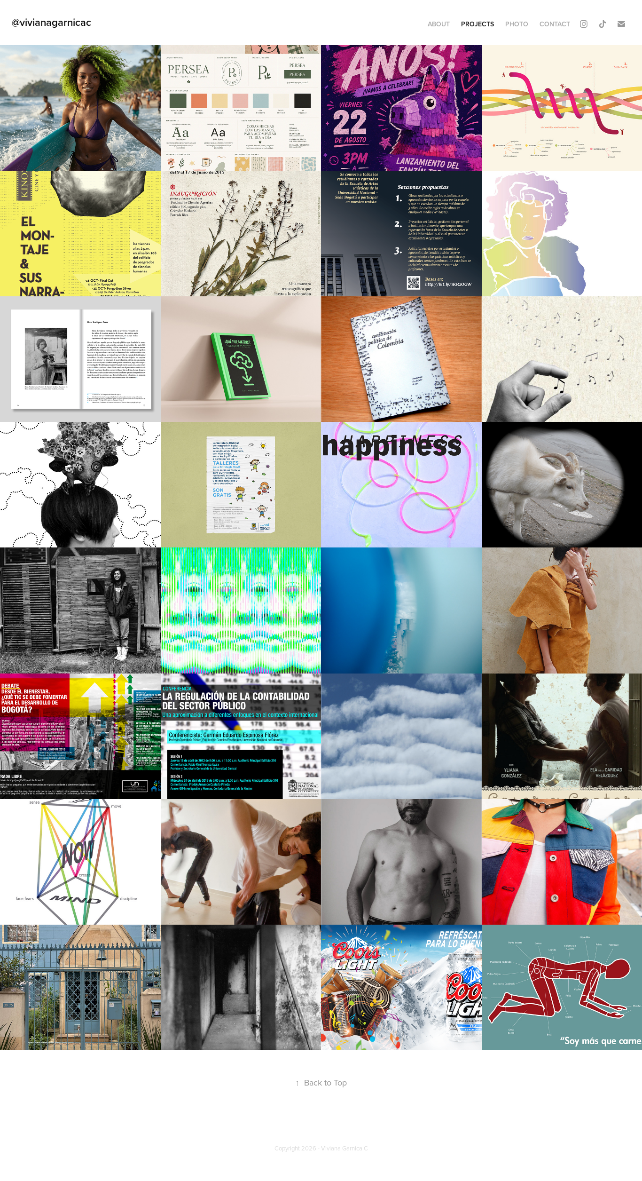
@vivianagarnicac (51, 22)
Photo (516, 24)
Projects (477, 24)
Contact (555, 24)
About (439, 24)
